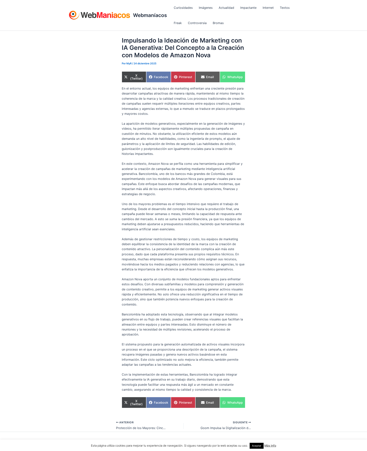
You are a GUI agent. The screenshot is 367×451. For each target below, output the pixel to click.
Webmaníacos (150, 15)
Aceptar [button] (256, 445)
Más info (270, 445)
